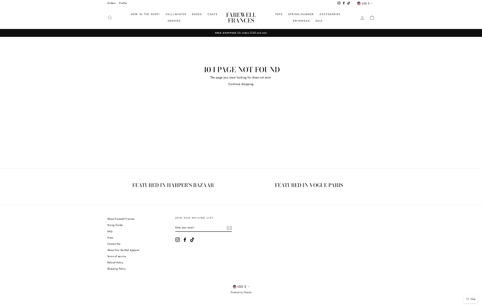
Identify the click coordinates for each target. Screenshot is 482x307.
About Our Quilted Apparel (123, 250)
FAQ (109, 231)
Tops (279, 14)
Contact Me (113, 244)
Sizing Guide (115, 225)
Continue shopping (241, 84)
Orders (111, 3)
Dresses (174, 21)
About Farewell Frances (120, 219)
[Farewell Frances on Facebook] (185, 239)
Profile (123, 3)
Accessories (330, 14)
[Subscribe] (229, 227)
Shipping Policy (116, 269)
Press (110, 237)
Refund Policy (115, 262)
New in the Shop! (145, 14)
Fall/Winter (176, 14)
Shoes (197, 14)
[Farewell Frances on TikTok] (192, 239)
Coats (212, 14)
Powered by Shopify (241, 292)
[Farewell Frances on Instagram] (177, 239)
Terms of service (116, 256)
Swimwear (301, 21)
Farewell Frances (241, 18)
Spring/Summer (301, 14)
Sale (319, 21)
